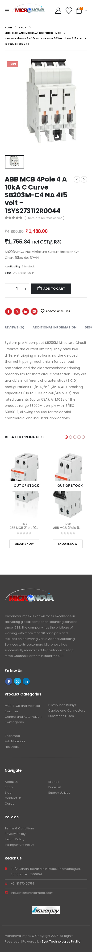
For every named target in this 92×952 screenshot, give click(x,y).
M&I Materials (15, 741)
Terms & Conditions (20, 828)
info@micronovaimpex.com (32, 892)
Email (34, 311)
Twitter (17, 311)
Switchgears (14, 722)
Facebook (8, 311)
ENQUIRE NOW (24, 544)
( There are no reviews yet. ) (44, 218)
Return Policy (14, 839)
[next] (84, 179)
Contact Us (13, 798)
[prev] (77, 179)
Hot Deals (12, 746)
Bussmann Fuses (61, 716)
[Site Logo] (28, 11)
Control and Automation (23, 716)
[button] (8, 11)
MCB (24, 523)
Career (10, 803)
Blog (8, 792)
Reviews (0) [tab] (14, 327)
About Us (11, 781)
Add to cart (54, 288)
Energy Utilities (59, 792)
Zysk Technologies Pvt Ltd (61, 941)
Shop (9, 787)
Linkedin (26, 681)
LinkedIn (25, 311)
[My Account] (58, 11)
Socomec (12, 736)
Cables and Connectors (66, 710)
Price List (54, 787)
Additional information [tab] (54, 327)
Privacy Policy (15, 834)
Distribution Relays (62, 705)
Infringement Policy (19, 844)
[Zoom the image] (29, 591)
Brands (53, 781)
